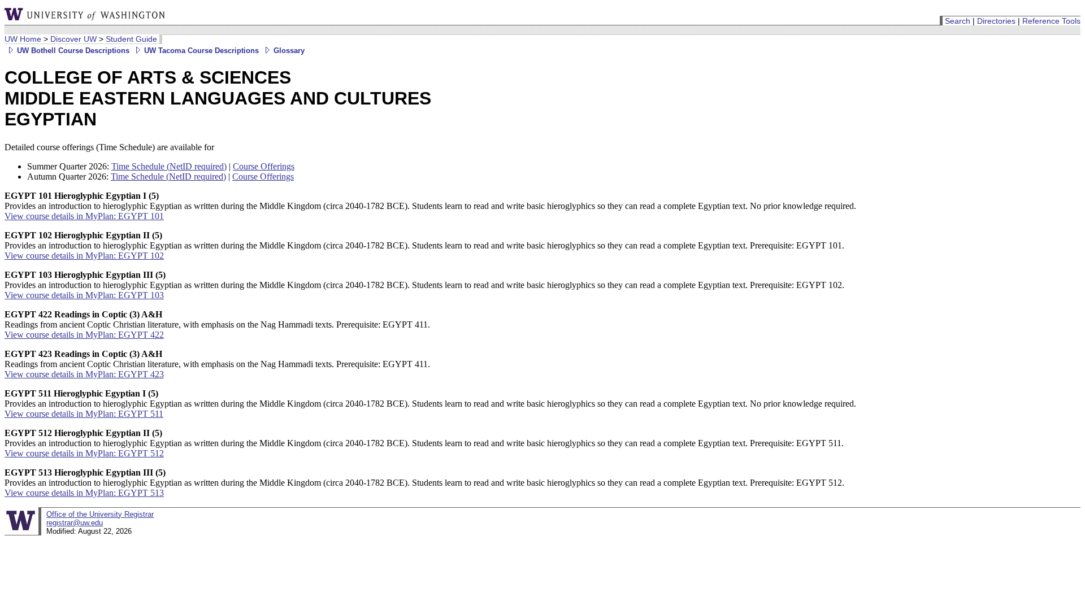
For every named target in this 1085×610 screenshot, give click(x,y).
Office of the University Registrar (100, 514)
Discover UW (73, 38)
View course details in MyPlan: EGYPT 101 (84, 216)
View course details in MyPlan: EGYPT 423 (84, 374)
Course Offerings (263, 166)
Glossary (288, 50)
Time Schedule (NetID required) (169, 166)
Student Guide (131, 38)
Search (957, 20)
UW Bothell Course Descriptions (72, 50)
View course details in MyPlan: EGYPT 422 (84, 334)
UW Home (23, 38)
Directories (996, 20)
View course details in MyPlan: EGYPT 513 (84, 493)
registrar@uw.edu (74, 522)
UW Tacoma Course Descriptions (200, 50)
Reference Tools (1051, 20)
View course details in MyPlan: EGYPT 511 (84, 414)
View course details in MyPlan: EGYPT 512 (84, 453)
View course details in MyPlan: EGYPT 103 (84, 295)
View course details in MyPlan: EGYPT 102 (84, 255)
